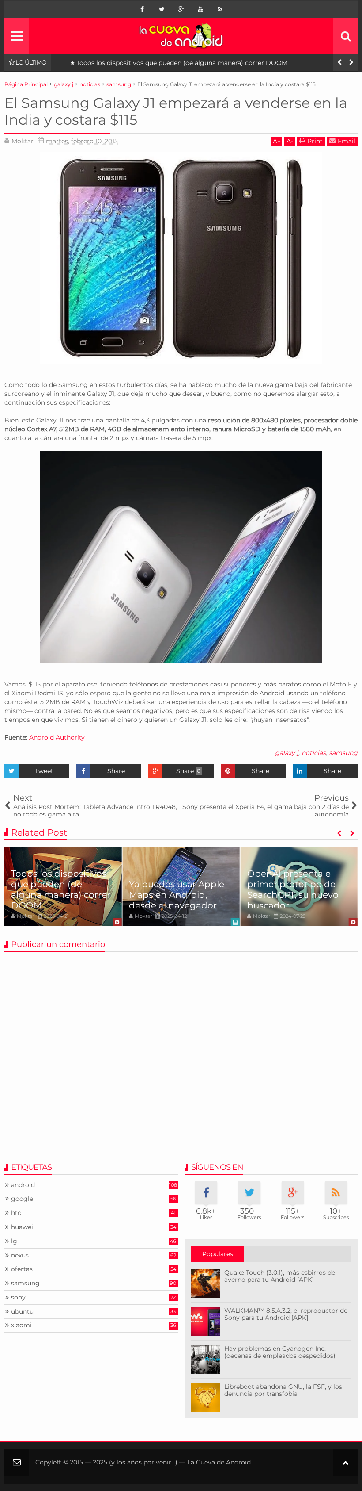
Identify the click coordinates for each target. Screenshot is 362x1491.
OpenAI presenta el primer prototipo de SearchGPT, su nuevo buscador (293, 889)
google (22, 1199)
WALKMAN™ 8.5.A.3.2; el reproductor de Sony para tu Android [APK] (285, 1314)
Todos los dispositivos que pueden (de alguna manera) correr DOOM (181, 63)
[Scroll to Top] (345, 1462)
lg (14, 1241)
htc (16, 1213)
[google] (181, 9)
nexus (20, 1255)
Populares (217, 1254)
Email (346, 141)
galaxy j (286, 753)
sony (18, 1297)
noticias (314, 753)
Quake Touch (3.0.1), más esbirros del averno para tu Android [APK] (280, 1276)
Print (315, 141)
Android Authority (57, 737)
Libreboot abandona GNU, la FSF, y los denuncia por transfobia (283, 1390)
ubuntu (22, 1311)
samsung (343, 753)
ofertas (22, 1269)
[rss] (220, 9)
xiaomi (21, 1325)
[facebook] (142, 9)
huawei (22, 1227)
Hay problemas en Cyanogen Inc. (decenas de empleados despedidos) (280, 1352)
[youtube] (200, 9)
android (23, 1185)
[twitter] (161, 9)
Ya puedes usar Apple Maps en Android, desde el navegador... (176, 895)
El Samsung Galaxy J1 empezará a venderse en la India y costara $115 (175, 111)
